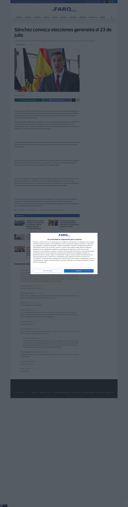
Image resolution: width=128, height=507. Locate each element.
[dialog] (64, 253)
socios (49, 242)
